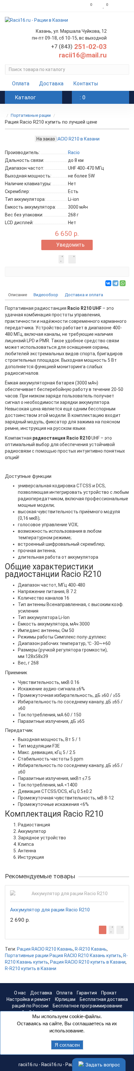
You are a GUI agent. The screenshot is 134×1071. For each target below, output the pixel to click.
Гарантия (87, 992)
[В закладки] (61, 259)
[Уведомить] (102, 930)
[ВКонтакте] (108, 283)
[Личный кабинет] (120, 6)
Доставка (51, 83)
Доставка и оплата (84, 294)
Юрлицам (65, 999)
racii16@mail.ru (83, 55)
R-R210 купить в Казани (30, 968)
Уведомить (70, 245)
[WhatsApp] (123, 283)
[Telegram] (115, 283)
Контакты (85, 83)
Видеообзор (46, 294)
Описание (17, 294)
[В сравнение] (72, 259)
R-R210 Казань (91, 949)
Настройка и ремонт (29, 999)
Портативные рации (31, 115)
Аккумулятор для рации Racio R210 (50, 910)
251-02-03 (79, 47)
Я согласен (67, 1045)
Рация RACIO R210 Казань (45, 949)
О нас (20, 992)
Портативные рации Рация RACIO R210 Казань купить (63, 955)
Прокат (109, 992)
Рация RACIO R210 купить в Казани (88, 962)
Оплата (20, 83)
